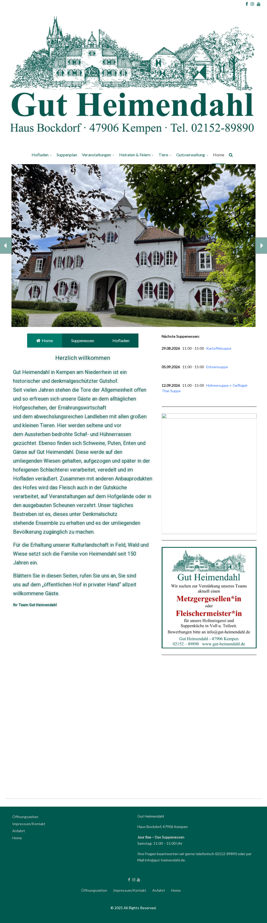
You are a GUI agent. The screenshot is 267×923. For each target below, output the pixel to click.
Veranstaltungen (96, 154)
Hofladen (40, 154)
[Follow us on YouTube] (258, 4)
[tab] (44, 341)
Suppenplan (67, 154)
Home (218, 154)
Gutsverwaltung (190, 154)
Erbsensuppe (217, 367)
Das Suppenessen (169, 837)
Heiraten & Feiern (134, 154)
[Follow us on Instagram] (252, 4)
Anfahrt (18, 831)
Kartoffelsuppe (218, 348)
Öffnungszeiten (25, 816)
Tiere (163, 154)
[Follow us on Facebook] (247, 4)
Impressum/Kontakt (28, 823)
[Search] (231, 155)
